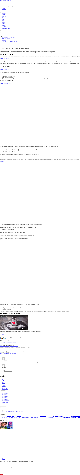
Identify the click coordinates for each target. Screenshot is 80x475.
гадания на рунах (36, 417)
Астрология (3, 385)
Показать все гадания (3, 406)
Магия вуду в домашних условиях (11, 353)
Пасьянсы (3, 403)
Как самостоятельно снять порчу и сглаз (10, 342)
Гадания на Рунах (4, 394)
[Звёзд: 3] (7, 337)
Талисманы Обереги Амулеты (6, 28)
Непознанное (3, 25)
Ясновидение (4, 24)
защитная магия (4, 334)
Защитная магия (4, 10)
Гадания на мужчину (5, 399)
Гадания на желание (4, 395)
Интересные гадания (5, 402)
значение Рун (5, 418)
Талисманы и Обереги (5, 389)
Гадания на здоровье (5, 396)
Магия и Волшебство (5, 27)
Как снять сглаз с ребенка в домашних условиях (10, 41)
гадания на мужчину (21, 417)
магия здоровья (37, 418)
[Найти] (12, 6)
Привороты (3, 21)
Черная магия (4, 13)
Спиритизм (3, 23)
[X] (2, 338)
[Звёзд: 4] (10, 337)
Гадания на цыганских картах (6, 392)
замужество (73, 417)
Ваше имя (1, 374)
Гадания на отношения (5, 398)
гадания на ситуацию (40, 417)
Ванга (0, 416)
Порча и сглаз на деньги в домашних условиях (11, 346)
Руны (2, 17)
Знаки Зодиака (10, 416)
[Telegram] (5, 338)
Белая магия (3, 8)
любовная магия (30, 418)
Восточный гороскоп (4, 416)
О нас (2, 458)
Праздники (19, 416)
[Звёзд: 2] (4, 337)
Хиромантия (3, 404)
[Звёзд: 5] (13, 337)
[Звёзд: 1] (1, 337)
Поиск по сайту (2, 6)
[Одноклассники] (1, 338)
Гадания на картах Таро (5, 393)
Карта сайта (3, 459)
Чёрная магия (4, 7)
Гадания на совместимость (5, 400)
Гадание (3, 380)
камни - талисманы (19, 418)
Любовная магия (4, 9)
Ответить (6, 360)
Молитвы (3, 20)
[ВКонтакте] (0, 338)
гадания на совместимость (45, 417)
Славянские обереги (37, 416)
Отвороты (3, 22)
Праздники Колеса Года (25, 416)
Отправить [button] (1, 474)
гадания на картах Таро (6, 417)
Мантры (3, 18)
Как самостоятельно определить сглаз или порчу (11, 349)
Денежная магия (4, 15)
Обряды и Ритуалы (4, 387)
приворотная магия (63, 418)
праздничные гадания (55, 418)
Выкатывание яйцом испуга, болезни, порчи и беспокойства (14, 411)
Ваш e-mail (1, 375)
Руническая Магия (32, 416)
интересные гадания (12, 418)
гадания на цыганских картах (56, 417)
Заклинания (3, 383)
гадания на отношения (29, 417)
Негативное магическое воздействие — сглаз (8, 37)
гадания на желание (64, 416)
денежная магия (67, 417)
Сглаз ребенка (4, 40)
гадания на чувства (61, 417)
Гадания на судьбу (4, 401)
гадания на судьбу (50, 417)
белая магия (43, 416)
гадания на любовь (13, 417)
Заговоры (3, 19)
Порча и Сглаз (4, 26)
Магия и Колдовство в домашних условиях (6, 0)
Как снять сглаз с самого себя (6, 38)
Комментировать (2, 376)
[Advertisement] (6, 443)
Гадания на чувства (4, 397)
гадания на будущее (57, 416)
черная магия (77, 418)
